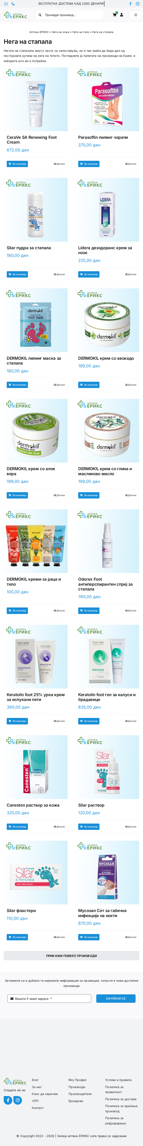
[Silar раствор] (107, 767)
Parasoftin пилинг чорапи (103, 137)
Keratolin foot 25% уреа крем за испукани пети (36, 697)
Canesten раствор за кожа (33, 805)
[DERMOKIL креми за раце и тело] (36, 541)
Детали (60, 163)
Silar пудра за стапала (29, 247)
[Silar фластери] (36, 872)
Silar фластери (21, 910)
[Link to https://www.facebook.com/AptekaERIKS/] (8, 1100)
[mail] (6, 3)
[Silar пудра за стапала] (36, 210)
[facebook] (130, 3)
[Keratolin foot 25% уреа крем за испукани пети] (36, 656)
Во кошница (19, 163)
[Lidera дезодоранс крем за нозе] (107, 210)
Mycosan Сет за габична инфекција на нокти (102, 913)
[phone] (13, 3)
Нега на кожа (60, 32)
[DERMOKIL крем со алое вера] (36, 431)
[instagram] (137, 3)
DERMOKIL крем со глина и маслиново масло (105, 471)
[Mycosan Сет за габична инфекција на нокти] (107, 872)
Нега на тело (80, 32)
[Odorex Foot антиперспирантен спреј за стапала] (107, 541)
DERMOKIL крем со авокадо (106, 358)
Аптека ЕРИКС (39, 32)
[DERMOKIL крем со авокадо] (107, 320)
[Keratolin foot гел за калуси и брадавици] (107, 656)
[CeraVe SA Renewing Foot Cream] (36, 99)
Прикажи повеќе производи (71, 956)
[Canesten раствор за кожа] (36, 767)
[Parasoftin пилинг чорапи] (107, 99)
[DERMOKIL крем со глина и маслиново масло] (107, 431)
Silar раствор (91, 805)
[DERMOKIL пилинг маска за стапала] (36, 320)
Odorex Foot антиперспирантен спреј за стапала (105, 584)
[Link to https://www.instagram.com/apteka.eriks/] (17, 1100)
